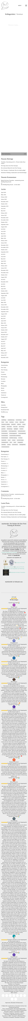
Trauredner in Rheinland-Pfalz (18, 1015)
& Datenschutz (19, 1002)
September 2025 (4, 206)
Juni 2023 (3, 256)
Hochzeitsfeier (4, 431)
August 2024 (4, 226)
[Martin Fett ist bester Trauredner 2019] (17, 572)
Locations (3, 381)
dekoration (22, 422)
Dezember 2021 (4, 281)
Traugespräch (20, 442)
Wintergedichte (22, 444)
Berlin (3, 422)
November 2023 (4, 247)
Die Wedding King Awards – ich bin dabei (10, 184)
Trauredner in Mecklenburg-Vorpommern (14, 1014)
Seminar (13, 440)
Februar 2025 (4, 213)
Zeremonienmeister (5, 446)
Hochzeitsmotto (5, 433)
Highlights (16, 428)
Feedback (3, 426)
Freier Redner (9, 426)
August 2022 (4, 277)
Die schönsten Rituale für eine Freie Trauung (11, 168)
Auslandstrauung (11, 419)
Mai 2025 (3, 210)
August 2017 (4, 339)
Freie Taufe (3, 367)
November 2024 (4, 220)
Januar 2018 (4, 332)
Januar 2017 (4, 355)
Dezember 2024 (4, 217)
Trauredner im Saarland (8, 1017)
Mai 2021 (3, 286)
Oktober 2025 (4, 203)
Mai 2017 (3, 346)
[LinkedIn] (24, 995)
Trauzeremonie (15, 444)
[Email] (3, 995)
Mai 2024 (3, 233)
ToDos (11, 442)
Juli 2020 (3, 297)
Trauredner (4, 444)
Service (2, 390)
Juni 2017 (3, 343)
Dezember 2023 (4, 245)
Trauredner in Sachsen (20, 1017)
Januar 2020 (4, 304)
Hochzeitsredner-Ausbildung (15, 435)
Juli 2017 (3, 341)
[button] (22, 6)
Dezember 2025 (4, 201)
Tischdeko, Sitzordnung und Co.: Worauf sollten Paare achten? (13, 162)
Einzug (24, 424)
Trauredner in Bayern (9, 1011)
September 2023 (4, 252)
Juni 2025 (3, 208)
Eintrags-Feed (4, 407)
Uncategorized (4, 397)
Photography (4, 385)
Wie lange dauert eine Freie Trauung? (9, 165)
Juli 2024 (3, 229)
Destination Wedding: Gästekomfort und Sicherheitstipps (13, 172)
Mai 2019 (3, 318)
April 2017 (3, 348)
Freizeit (2, 372)
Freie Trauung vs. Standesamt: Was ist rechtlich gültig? (13, 170)
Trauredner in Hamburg (8, 1013)
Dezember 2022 (4, 270)
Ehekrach (19, 424)
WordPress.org (4, 412)
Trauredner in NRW (6, 1015)
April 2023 (3, 261)
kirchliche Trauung (13, 437)
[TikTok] (13, 995)
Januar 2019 (4, 327)
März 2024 (3, 238)
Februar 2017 (4, 352)
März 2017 (3, 350)
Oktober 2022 (4, 274)
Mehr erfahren (14, 992)
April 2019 (3, 320)
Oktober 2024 (4, 222)
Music (2, 383)
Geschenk (3, 428)
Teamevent (3, 395)
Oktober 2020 (4, 291)
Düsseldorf (13, 424)
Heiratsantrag (4, 376)
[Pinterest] (21, 995)
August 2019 (4, 313)
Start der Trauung (20, 440)
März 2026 (3, 194)
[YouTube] (6, 995)
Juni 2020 (3, 300)
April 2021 (3, 288)
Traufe (15, 442)
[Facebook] (17, 995)
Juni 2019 (3, 316)
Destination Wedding (6, 424)
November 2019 (4, 309)
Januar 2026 (4, 199)
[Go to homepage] (5, 5)
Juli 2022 (3, 279)
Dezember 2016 (4, 357)
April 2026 (3, 192)
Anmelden (3, 405)
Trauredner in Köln (5, 1010)
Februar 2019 (4, 325)
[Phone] (12, 999)
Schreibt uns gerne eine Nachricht (9, 552)
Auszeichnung (4, 365)
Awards (24, 419)
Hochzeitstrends (5, 437)
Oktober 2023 (4, 249)
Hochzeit (3, 379)
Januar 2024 (4, 242)
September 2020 (4, 293)
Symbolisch (3, 392)
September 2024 (4, 224)
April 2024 (3, 236)
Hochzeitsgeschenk (12, 431)
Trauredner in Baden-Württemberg (18, 1010)
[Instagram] (10, 995)
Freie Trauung (4, 369)
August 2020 (4, 295)
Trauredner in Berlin (18, 1011)
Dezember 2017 (4, 334)
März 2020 (3, 302)
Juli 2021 (3, 284)
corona (16, 422)
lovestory (20, 437)
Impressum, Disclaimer (10, 1002)
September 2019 (4, 311)
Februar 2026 (4, 197)
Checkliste (11, 422)
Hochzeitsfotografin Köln (19, 1008)
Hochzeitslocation (21, 431)
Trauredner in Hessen (19, 1013)
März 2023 (3, 263)
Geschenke (3, 374)
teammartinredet (5, 442)
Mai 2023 (3, 258)
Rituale (2, 388)
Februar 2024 (4, 240)
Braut (7, 422)
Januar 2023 (4, 268)
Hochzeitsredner (5, 435)
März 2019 (3, 323)
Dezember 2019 (4, 307)
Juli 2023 (3, 254)
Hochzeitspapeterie (13, 433)
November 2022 (4, 272)
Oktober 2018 (4, 330)
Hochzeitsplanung (22, 433)
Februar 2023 (4, 265)
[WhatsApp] (15, 999)
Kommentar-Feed (5, 409)
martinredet (4, 440)
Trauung (8, 444)
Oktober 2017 (4, 336)
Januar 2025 (4, 215)
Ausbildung (4, 419)
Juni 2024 (3, 231)
